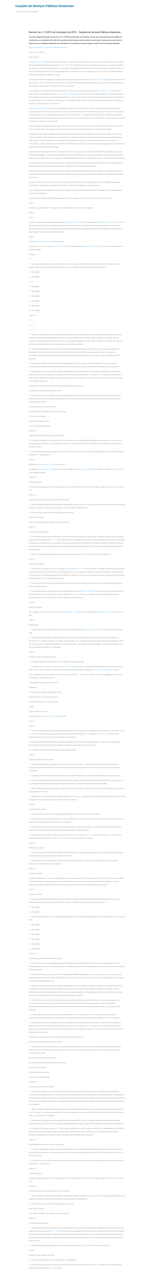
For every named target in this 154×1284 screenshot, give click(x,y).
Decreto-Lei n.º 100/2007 (66, 94)
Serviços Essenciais (31, 12)
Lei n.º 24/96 (104, 734)
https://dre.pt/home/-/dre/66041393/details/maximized (48, 47)
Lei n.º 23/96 (65, 65)
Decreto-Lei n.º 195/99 (61, 37)
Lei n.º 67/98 (55, 540)
